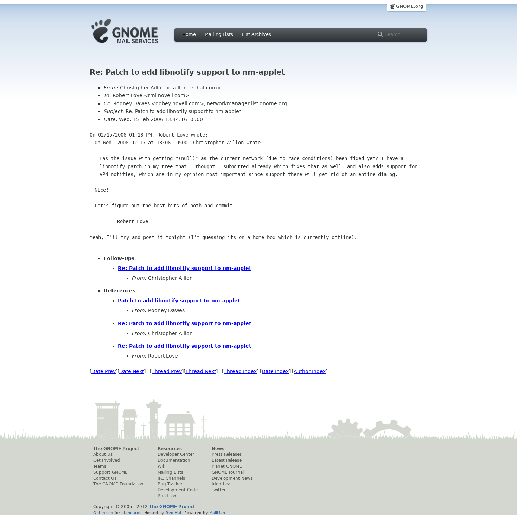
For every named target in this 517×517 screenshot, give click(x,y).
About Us (103, 454)
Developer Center (176, 454)
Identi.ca (221, 483)
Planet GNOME (227, 466)
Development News (232, 478)
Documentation (174, 460)
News (218, 448)
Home (189, 34)
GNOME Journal (228, 472)
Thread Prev (167, 371)
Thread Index (240, 371)
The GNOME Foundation (118, 483)
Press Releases (227, 454)
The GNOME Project (116, 448)
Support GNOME (110, 472)
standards (131, 513)
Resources (170, 448)
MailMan (217, 513)
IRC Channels (171, 478)
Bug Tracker (170, 483)
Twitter (219, 489)
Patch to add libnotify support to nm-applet (179, 300)
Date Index (275, 371)
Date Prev (103, 371)
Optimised (103, 513)
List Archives (256, 34)
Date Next (131, 371)
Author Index (310, 371)
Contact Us (104, 478)
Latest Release (227, 460)
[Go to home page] (135, 45)
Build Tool (167, 495)
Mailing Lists (219, 34)
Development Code (178, 489)
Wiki (162, 466)
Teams (99, 466)
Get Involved (106, 460)
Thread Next (200, 371)
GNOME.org (409, 6)
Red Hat (173, 513)
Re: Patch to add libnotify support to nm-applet (184, 268)
